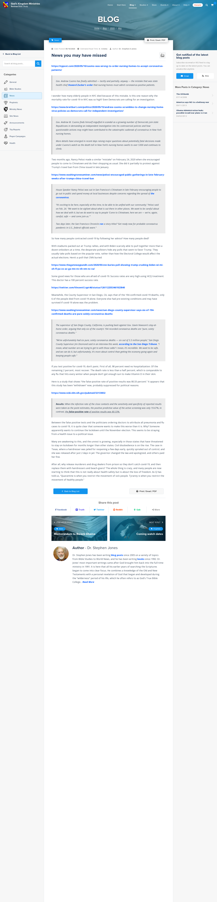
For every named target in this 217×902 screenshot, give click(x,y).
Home (110, 5)
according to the (138, 344)
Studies (143, 5)
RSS (206, 76)
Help (185, 5)
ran (101, 223)
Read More (88, 581)
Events (164, 5)
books (140, 558)
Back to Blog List (13, 54)
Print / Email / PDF (148, 491)
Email (186, 76)
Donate (197, 5)
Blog (132, 5)
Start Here (121, 5)
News (56, 40)
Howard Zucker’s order (80, 84)
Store (154, 5)
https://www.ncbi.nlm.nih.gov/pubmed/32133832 (78, 392)
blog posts (117, 555)
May (120, 28)
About (175, 5)
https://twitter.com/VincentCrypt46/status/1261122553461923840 (88, 287)
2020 (112, 28)
